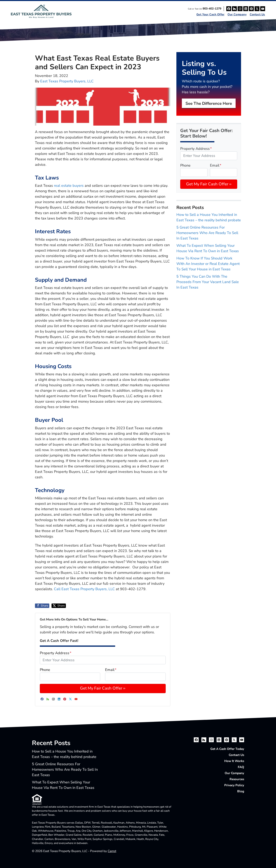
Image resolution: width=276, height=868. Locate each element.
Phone (45, 669)
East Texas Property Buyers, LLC (67, 81)
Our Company (237, 14)
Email (110, 669)
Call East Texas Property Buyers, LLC (85, 589)
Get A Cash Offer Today (227, 749)
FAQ (241, 767)
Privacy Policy (234, 785)
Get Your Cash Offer (210, 14)
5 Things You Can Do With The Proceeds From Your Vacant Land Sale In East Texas (207, 282)
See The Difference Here (208, 103)
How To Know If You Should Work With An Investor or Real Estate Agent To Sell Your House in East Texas (208, 264)
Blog (240, 791)
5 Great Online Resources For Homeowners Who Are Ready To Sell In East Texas (207, 233)
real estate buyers (69, 185)
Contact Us (257, 14)
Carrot (112, 851)
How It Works (234, 761)
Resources (237, 779)
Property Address (55, 653)
